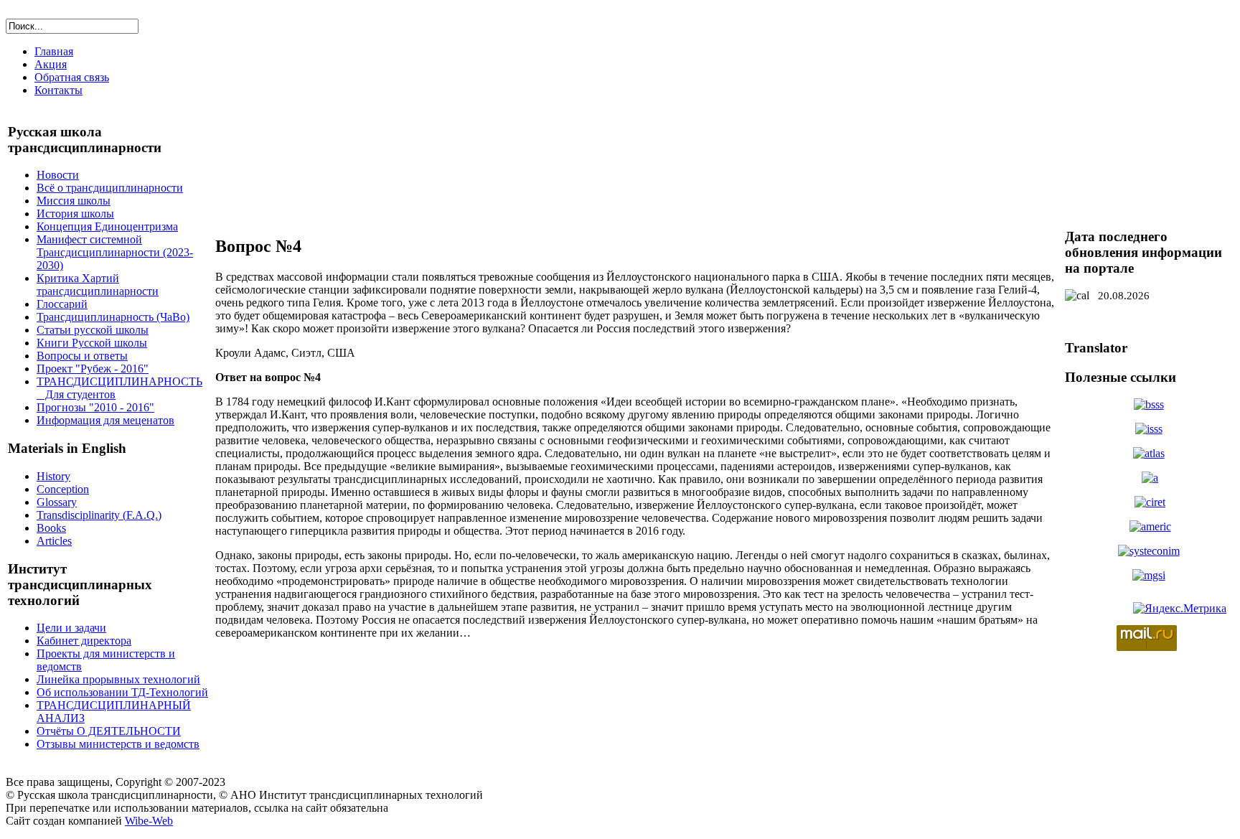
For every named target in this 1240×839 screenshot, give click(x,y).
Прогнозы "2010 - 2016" (95, 407)
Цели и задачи (71, 628)
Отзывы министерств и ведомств (118, 744)
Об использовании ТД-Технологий (122, 692)
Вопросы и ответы (82, 356)
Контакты (58, 90)
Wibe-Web (149, 821)
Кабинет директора (84, 640)
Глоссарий (62, 304)
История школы (75, 213)
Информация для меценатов (105, 420)
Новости (58, 175)
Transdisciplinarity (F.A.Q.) (99, 515)
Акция (50, 64)
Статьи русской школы (93, 330)
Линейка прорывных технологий (118, 679)
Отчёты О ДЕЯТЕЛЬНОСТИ (109, 731)
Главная (53, 51)
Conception (63, 489)
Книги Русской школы (92, 343)
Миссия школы (74, 200)
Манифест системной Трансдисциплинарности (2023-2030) (115, 252)
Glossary (57, 502)
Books (51, 528)
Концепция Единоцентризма (107, 226)
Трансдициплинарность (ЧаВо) (113, 317)
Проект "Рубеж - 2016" (93, 368)
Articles (54, 541)
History (53, 476)
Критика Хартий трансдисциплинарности (98, 284)
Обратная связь (71, 77)
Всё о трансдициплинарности (110, 188)
